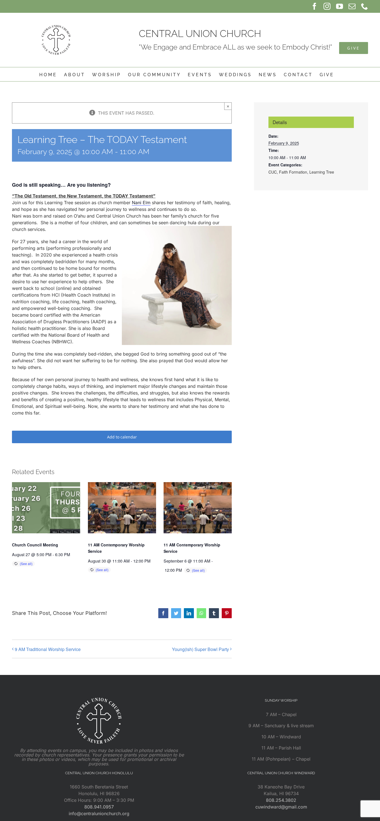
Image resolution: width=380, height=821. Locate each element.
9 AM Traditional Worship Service (48, 649)
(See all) (26, 563)
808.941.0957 (99, 807)
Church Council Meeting (35, 545)
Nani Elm (141, 202)
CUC (272, 172)
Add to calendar (122, 437)
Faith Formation (293, 172)
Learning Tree (321, 172)
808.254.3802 (281, 800)
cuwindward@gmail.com (281, 807)
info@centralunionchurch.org (99, 813)
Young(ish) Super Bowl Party (200, 649)
